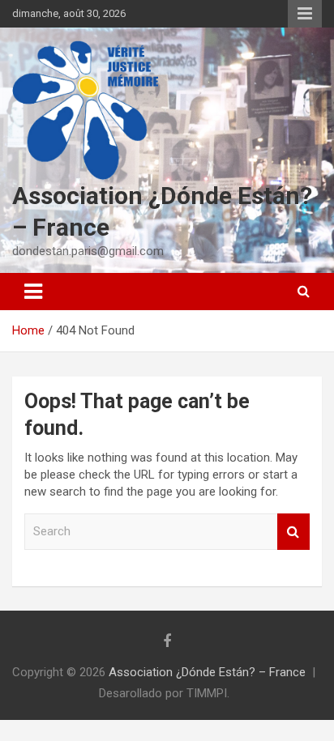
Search (293, 531)
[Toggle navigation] (33, 291)
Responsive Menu (305, 14)
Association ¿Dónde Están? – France (207, 672)
